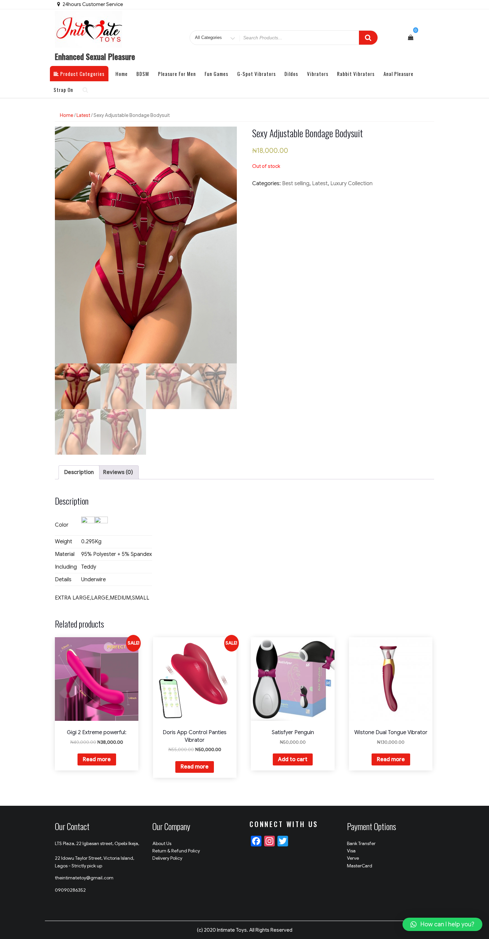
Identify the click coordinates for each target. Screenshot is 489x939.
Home (121, 73)
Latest (83, 115)
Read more (97, 759)
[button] (442, 924)
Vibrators (317, 73)
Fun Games (216, 73)
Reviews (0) (118, 472)
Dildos (291, 73)
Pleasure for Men (177, 73)
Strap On (63, 89)
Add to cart (292, 759)
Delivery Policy (167, 858)
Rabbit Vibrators (356, 73)
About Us (161, 843)
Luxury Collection (351, 183)
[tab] (79, 472)
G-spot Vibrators (256, 73)
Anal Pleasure (398, 73)
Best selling (295, 183)
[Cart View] (410, 37)
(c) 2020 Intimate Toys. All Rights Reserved (244, 930)
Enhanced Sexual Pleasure (95, 56)
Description (79, 472)
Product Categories (81, 73)
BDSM (142, 73)
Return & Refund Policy (176, 851)
